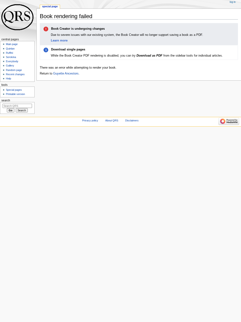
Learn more (59, 40)
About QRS (111, 120)
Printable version (15, 94)
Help (8, 78)
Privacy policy (90, 120)
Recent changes (15, 74)
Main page (12, 44)
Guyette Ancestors (66, 73)
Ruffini (9, 52)
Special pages (14, 89)
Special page (50, 6)
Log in (233, 1)
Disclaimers (132, 120)
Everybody (12, 61)
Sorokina (11, 57)
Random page (14, 70)
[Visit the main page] (18, 18)
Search (5, 100)
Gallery (10, 65)
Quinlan (10, 48)
